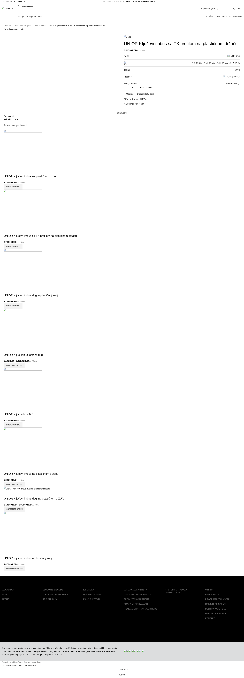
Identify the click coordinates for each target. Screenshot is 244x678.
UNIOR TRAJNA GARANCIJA (137, 595)
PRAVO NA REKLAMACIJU (136, 604)
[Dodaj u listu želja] (21, 171)
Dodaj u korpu (144, 88)
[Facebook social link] (234, 1)
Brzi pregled (14, 171)
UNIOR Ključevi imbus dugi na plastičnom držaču (34, 498)
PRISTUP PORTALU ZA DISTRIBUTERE (176, 591)
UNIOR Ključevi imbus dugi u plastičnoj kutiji (31, 295)
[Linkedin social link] (131, 109)
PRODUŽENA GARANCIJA (136, 599)
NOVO (5, 595)
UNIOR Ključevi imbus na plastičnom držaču (31, 176)
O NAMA (209, 590)
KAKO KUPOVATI (91, 599)
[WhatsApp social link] (134, 109)
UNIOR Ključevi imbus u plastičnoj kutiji (28, 558)
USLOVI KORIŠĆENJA (215, 604)
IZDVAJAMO (7, 590)
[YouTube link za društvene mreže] (240, 1)
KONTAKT (210, 618)
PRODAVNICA (212, 595)
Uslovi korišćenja (9, 665)
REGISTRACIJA (50, 599)
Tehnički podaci (11, 119)
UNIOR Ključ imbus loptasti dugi (23, 354)
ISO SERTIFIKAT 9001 (215, 613)
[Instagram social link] (237, 1)
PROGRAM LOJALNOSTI (217, 599)
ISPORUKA (88, 590)
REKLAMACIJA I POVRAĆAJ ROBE (140, 609)
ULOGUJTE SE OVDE (53, 590)
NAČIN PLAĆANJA (92, 595)
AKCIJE (5, 599)
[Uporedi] (7, 171)
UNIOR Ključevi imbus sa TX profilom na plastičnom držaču (40, 235)
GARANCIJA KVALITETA (135, 590)
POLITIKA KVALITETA (215, 609)
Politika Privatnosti (27, 665)
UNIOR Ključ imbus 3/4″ (18, 414)
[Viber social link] (137, 109)
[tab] (122, 113)
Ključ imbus (140, 104)
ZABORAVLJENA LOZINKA (55, 595)
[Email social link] (128, 109)
